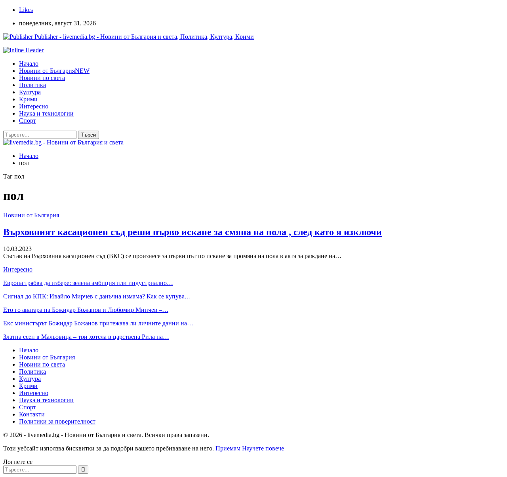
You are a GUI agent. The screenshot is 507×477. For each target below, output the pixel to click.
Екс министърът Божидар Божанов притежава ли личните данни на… (98, 323)
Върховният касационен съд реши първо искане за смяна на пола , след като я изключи (192, 232)
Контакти (32, 414)
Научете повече (263, 448)
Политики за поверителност (57, 421)
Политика (32, 85)
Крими (28, 99)
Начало (28, 63)
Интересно (33, 106)
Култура (30, 92)
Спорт (27, 120)
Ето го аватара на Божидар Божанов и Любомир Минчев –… (85, 309)
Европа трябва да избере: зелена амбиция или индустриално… (88, 282)
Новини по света (42, 77)
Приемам (227, 448)
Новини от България (54, 70)
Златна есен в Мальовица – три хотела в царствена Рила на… (86, 336)
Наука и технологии (46, 113)
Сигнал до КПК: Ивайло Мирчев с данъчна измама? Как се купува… (97, 296)
